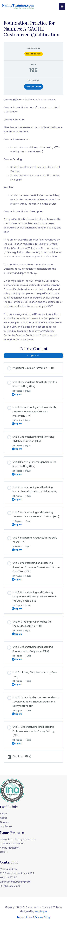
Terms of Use (24, 917)
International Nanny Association (18, 839)
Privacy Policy (42, 917)
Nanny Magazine (9, 847)
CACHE (4, 852)
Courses (4, 822)
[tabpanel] (34, 219)
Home (3, 813)
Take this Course (33, 86)
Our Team (6, 826)
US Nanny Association (12, 843)
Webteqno (41, 911)
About (3, 817)
